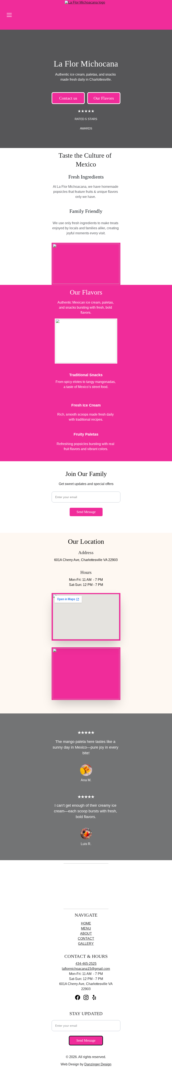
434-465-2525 (86, 963)
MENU (86, 928)
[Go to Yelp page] (94, 997)
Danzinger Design (97, 1064)
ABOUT (86, 933)
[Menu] (9, 15)
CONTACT (86, 938)
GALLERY (86, 943)
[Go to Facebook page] (77, 997)
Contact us (68, 98)
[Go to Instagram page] (86, 997)
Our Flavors (104, 98)
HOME (86, 923)
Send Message (86, 512)
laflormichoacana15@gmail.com (86, 968)
